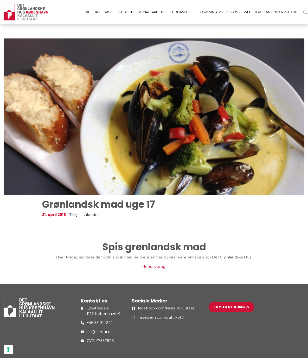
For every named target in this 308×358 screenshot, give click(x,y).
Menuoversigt (154, 266)
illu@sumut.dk (100, 331)
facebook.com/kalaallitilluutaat (166, 308)
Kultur (92, 12)
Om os (232, 12)
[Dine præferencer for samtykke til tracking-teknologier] (8, 349)
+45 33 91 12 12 (100, 322)
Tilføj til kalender (84, 214)
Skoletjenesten (118, 12)
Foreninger (210, 12)
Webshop (252, 12)
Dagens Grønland (281, 12)
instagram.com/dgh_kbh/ (161, 317)
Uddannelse (183, 12)
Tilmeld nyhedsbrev (231, 307)
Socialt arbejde (152, 12)
